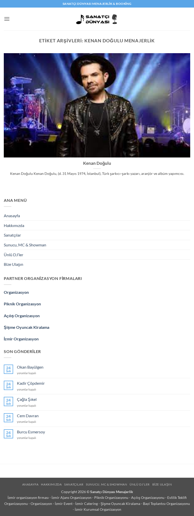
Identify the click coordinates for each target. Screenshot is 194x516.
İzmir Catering (87, 503)
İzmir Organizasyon (21, 338)
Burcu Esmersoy (31, 431)
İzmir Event (64, 503)
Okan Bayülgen (30, 367)
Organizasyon (16, 292)
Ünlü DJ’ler (13, 254)
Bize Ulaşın (13, 264)
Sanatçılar (12, 235)
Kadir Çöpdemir (31, 383)
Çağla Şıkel (27, 399)
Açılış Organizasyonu (148, 497)
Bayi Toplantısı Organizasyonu (166, 503)
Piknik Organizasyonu (111, 497)
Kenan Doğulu (97, 163)
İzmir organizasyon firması (29, 497)
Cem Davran (28, 415)
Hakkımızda (14, 225)
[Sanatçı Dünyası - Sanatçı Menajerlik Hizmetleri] (97, 19)
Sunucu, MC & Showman (25, 244)
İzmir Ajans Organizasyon (72, 497)
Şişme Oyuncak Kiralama (26, 327)
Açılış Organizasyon (22, 315)
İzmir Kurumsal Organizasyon (98, 509)
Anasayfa (12, 215)
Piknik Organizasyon (22, 303)
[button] (7, 19)
